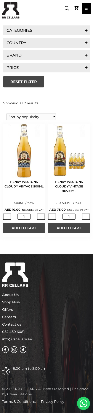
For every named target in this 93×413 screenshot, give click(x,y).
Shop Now (11, 302)
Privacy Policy (52, 402)
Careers (9, 317)
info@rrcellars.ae (17, 339)
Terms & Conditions (19, 402)
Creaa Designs (19, 394)
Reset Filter (23, 82)
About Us (10, 295)
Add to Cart (24, 228)
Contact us (11, 324)
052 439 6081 (13, 332)
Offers (7, 310)
